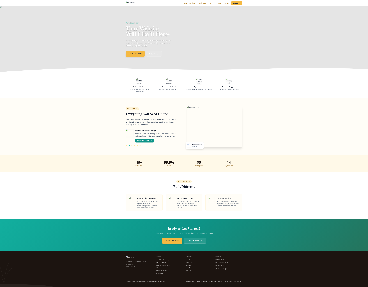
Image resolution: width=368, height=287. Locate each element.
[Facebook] (219, 269)
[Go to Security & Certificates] (132, 146)
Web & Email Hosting (162, 260)
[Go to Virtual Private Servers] (135, 146)
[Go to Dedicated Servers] (140, 146)
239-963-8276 (219, 260)
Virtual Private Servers (163, 265)
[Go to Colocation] (137, 146)
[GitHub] (222, 269)
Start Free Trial (135, 54)
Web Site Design (161, 262)
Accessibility (238, 281)
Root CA (211, 3)
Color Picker (189, 268)
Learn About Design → (144, 140)
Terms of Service (201, 281)
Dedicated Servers (161, 270)
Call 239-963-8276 (195, 240)
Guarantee (212, 281)
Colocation (159, 268)
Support (219, 3)
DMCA (220, 281)
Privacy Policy (190, 281)
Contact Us (236, 3)
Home (185, 3)
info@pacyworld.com (222, 262)
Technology (202, 3)
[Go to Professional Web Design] (129, 146)
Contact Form (219, 265)
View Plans (154, 54)
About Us (188, 270)
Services (192, 3)
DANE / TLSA (189, 262)
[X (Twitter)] (216, 269)
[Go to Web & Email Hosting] (126, 146)
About (226, 3)
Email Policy (228, 281)
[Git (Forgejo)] (226, 269)
